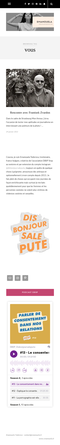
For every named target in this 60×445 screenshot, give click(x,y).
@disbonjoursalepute (15, 168)
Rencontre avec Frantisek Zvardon (30, 112)
